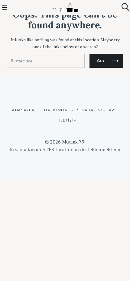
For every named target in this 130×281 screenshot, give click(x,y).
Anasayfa (23, 110)
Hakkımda (55, 110)
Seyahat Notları (96, 110)
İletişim (68, 120)
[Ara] (125, 7)
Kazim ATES (41, 149)
